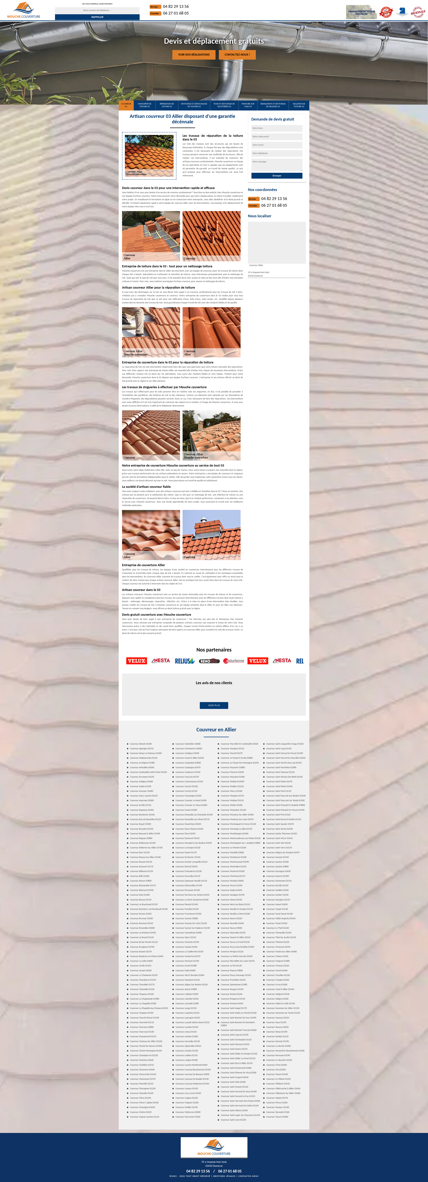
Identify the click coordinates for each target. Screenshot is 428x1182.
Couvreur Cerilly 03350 (140, 966)
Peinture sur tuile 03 (248, 105)
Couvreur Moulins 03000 (232, 881)
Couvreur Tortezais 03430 (278, 947)
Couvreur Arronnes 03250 (142, 777)
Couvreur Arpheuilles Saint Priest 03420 (148, 772)
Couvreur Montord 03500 (233, 871)
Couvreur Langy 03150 (186, 1008)
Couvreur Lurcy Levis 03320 (188, 1093)
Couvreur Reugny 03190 (232, 989)
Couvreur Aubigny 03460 (141, 781)
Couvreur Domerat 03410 (187, 838)
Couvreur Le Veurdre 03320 (279, 1060)
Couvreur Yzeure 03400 (277, 1117)
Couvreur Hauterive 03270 (188, 956)
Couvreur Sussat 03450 (277, 904)
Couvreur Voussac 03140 (277, 1107)
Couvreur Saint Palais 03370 (279, 781)
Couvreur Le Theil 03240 (277, 928)
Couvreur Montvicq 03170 (233, 876)
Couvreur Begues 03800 (141, 838)
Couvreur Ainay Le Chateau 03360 (146, 753)
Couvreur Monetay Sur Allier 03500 (237, 815)
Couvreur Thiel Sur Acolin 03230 (281, 937)
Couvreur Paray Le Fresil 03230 (235, 942)
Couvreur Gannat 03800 (187, 918)
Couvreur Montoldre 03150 (233, 866)
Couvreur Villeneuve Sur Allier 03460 (283, 1093)
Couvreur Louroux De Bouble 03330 (192, 1079)
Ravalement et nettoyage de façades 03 (273, 105)
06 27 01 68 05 (176, 13)
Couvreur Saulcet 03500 (277, 862)
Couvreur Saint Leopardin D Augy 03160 (284, 744)
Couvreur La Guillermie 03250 (189, 951)
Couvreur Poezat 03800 (232, 970)
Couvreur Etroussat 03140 (188, 890)
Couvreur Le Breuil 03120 (142, 937)
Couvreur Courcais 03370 (187, 777)
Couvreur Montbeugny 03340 (234, 833)
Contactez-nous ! (237, 54)
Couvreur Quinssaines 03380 (234, 984)
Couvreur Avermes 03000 (142, 800)
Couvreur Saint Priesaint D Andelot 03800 (285, 805)
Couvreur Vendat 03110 (277, 1036)
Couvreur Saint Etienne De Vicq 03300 (238, 1073)
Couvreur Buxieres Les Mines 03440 (146, 956)
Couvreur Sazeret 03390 (277, 876)
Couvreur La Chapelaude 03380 (144, 999)
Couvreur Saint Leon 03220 (233, 1120)
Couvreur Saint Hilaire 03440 (234, 1110)
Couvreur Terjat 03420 (276, 923)
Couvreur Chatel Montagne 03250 (146, 1051)
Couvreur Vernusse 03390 (278, 1055)
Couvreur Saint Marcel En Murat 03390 (284, 753)
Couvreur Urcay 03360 (276, 984)
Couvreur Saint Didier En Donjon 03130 (239, 1054)
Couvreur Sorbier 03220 (277, 895)
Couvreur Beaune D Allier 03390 (145, 833)
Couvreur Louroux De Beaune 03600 (192, 1074)
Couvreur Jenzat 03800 (186, 989)
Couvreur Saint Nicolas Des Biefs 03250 (284, 777)
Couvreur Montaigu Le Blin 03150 (236, 829)
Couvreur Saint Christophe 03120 (236, 1040)
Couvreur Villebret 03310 (278, 1084)
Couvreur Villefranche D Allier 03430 (283, 1088)
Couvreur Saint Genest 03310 (234, 1087)
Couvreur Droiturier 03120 (188, 857)
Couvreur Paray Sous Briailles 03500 (237, 947)
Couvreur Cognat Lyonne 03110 (144, 1117)
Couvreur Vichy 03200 (276, 1065)
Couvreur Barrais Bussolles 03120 (145, 819)
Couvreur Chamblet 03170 (142, 984)
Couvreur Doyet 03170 (186, 852)
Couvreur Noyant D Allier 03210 (235, 937)
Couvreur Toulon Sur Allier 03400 (281, 951)
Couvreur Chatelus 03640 (141, 1060)
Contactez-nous (249, 1176)
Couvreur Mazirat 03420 (232, 772)
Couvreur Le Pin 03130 (231, 966)
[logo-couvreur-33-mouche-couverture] (24, 9)
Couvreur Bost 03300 (140, 895)
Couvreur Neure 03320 (231, 918)
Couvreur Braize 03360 (140, 914)
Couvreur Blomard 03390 (141, 890)
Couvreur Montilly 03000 (232, 852)
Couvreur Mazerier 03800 (233, 767)
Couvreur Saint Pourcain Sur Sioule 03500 (285, 800)
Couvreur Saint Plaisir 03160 (279, 786)
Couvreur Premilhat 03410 (233, 980)
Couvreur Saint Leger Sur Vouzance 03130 (240, 1115)
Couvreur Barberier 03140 (142, 815)
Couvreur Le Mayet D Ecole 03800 (237, 758)
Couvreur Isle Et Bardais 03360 (190, 975)
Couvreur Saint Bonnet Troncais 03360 (238, 1030)
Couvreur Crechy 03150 (186, 791)
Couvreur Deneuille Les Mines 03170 (192, 819)
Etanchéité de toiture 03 (144, 105)
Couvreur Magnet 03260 (187, 1102)
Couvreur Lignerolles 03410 (188, 1046)
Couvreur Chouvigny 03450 (142, 1107)
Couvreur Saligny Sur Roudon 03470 (282, 852)
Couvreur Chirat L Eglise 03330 (144, 1102)
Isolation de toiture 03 (299, 105)
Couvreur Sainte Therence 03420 (281, 833)
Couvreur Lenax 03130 (186, 1032)
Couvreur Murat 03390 (231, 885)
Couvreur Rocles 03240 (231, 994)
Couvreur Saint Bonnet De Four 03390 (238, 1018)
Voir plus (214, 705)
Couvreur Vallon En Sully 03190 (280, 1003)
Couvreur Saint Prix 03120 (278, 815)
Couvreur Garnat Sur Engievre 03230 (193, 928)
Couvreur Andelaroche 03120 (143, 758)
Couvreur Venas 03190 (276, 1032)
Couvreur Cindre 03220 (140, 1112)
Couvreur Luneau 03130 (187, 1088)
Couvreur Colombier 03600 (188, 744)
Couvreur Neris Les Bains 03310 (235, 904)
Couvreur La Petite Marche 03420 (236, 956)
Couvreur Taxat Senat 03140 (279, 914)
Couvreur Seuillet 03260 (277, 890)
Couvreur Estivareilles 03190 (189, 885)
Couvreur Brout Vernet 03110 (144, 942)
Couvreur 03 (126, 105)
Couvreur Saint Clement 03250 (235, 1044)
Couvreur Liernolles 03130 (188, 1041)
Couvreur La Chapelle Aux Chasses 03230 (149, 1008)
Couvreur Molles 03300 (231, 805)
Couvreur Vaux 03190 (276, 1022)
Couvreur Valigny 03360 (277, 999)
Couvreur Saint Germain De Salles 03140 (239, 1105)
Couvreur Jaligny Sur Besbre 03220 (192, 984)
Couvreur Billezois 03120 (141, 871)
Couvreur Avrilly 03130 (140, 805)
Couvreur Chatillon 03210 (142, 1065)
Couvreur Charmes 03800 (142, 1027)
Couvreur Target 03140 (277, 909)
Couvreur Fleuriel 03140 (187, 904)
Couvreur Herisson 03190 (187, 961)
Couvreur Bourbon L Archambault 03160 (149, 909)
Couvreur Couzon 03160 (187, 786)
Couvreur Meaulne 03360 (233, 777)
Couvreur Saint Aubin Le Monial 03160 (238, 1013)
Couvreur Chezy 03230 (140, 1098)
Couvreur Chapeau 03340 (142, 994)
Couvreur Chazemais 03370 (142, 1079)
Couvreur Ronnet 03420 (232, 1003)
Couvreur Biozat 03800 (140, 881)
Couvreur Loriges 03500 (187, 1060)
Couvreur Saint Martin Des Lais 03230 (283, 763)
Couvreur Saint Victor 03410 (279, 838)
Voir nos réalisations (194, 54)
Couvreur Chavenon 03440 (142, 1070)
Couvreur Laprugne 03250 (188, 1018)
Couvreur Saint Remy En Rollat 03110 (283, 819)
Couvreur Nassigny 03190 (232, 895)
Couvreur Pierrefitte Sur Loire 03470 (237, 961)
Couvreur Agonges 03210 (141, 748)
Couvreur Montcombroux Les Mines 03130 (240, 838)
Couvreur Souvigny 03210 (278, 900)
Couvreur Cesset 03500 (140, 970)
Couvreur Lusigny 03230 (187, 1098)
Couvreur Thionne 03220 (277, 942)
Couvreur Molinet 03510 (232, 800)
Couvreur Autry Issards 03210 (143, 796)
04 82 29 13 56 (176, 7)
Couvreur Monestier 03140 (233, 810)
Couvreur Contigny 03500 (187, 753)
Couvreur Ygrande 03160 (277, 1112)
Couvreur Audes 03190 (140, 786)
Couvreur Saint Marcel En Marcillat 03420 (285, 758)
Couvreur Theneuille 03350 (278, 933)
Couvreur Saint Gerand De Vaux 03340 (239, 1091)
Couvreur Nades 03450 (231, 890)
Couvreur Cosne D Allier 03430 (190, 758)
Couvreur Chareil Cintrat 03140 (144, 1018)
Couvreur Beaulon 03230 (141, 829)
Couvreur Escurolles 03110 (188, 876)
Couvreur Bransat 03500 (141, 918)
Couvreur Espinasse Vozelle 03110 (191, 881)
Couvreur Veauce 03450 (277, 1027)
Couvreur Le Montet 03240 (233, 848)
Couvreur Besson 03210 (141, 862)
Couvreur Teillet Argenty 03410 (280, 918)
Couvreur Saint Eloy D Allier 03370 (237, 1063)
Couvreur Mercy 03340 (231, 791)
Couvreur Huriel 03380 (186, 966)
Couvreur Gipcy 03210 (186, 937)
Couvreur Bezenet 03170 (141, 866)
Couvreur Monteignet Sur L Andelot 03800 (240, 843)
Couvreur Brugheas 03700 (142, 947)
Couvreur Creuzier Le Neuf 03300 (191, 800)
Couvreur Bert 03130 (140, 852)
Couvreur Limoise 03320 (187, 1051)
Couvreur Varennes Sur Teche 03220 (283, 1013)
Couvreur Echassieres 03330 (189, 871)
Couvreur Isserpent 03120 (188, 980)
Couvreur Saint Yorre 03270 (279, 848)
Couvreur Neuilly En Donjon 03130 (237, 909)
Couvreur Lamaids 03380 (187, 1003)
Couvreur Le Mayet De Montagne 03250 (240, 763)
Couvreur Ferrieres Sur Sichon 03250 (192, 895)
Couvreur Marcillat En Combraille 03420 (239, 744)
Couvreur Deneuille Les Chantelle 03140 (194, 815)
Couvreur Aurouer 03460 (141, 791)
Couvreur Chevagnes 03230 (142, 1088)
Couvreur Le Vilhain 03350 (278, 1079)
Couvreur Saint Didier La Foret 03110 (238, 1058)
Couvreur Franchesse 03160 (188, 914)
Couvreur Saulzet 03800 (277, 866)
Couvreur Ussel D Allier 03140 (280, 989)
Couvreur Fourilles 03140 (187, 909)
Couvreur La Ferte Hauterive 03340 (192, 900)
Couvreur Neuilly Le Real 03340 (235, 914)
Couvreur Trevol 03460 (276, 970)
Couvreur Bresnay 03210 (141, 923)
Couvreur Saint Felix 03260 (233, 1082)
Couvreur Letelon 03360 (187, 1036)
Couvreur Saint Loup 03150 (278, 748)
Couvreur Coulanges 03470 (188, 767)
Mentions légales (224, 1176)
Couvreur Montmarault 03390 (235, 862)
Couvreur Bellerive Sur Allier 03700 (146, 848)
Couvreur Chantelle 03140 (142, 989)
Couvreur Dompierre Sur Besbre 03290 (194, 843)
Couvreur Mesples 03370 (232, 796)
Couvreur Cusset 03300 (186, 810)
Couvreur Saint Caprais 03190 (234, 1035)
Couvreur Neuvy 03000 (231, 928)
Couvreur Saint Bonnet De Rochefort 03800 (238, 1024)
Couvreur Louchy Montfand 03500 (191, 1065)
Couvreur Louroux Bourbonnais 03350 (193, 1070)
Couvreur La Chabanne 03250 (143, 975)
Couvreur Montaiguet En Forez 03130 (238, 824)
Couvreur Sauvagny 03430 (278, 871)
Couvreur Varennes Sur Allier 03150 (282, 1008)
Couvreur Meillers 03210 (232, 786)
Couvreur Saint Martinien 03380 (281, 767)
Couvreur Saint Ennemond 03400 (236, 1068)
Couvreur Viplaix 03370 (277, 1098)
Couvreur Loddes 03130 (186, 1055)
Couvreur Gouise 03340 (186, 947)
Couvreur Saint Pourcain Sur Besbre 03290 (286, 796)
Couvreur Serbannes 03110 (278, 881)
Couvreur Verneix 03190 (277, 1041)
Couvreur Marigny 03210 (232, 748)
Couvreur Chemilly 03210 (141, 1084)
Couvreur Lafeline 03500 (187, 994)
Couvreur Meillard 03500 (232, 781)
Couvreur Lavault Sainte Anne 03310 (192, 1022)
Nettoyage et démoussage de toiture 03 (194, 105)
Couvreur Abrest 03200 (141, 744)
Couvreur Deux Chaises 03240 (189, 829)
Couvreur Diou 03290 (185, 833)
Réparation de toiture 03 (167, 105)
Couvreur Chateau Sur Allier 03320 (146, 1041)
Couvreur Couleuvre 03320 (188, 772)
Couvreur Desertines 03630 (188, 824)
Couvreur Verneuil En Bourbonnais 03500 (285, 1051)
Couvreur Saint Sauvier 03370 (280, 824)
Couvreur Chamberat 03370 (143, 980)
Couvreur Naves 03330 (231, 900)
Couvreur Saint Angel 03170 (234, 1008)
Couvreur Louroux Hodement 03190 (192, 1084)
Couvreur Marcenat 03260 (188, 1117)
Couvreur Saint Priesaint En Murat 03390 (285, 810)
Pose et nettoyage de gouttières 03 (224, 105)
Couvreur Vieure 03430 (277, 1074)
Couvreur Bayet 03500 (140, 824)
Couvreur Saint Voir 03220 (278, 843)
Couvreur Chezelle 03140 (141, 1093)
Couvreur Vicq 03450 (276, 1070)
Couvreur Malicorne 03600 (188, 1112)
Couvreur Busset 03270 (141, 951)
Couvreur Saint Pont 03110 (278, 791)
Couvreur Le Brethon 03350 (143, 933)
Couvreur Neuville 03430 (232, 923)
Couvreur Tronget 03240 (277, 980)
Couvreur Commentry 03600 (189, 748)
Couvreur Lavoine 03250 (187, 1027)
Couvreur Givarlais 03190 (187, 942)
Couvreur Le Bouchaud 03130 (143, 904)
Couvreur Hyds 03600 (185, 970)
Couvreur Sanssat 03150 (277, 857)
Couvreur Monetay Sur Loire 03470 (237, 819)
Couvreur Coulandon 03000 (188, 763)
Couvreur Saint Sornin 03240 (279, 829)
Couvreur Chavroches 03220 (143, 1074)
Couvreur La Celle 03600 (141, 961)
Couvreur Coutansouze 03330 (189, 781)
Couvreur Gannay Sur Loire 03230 (191, 923)
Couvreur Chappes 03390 (141, 1013)
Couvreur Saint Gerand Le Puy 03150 (238, 1096)
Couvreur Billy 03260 (139, 876)
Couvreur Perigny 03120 (232, 951)
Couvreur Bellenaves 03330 (142, 843)
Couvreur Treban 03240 (277, 956)
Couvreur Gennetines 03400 (189, 933)
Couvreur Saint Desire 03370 (234, 1049)
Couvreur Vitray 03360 (276, 1102)
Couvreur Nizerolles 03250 (233, 933)
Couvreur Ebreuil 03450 (186, 866)
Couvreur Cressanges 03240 (188, 796)
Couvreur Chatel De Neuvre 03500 (146, 1046)
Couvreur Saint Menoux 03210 (280, 772)
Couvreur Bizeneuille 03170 (143, 885)
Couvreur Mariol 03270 (231, 753)
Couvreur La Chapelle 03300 (143, 1003)
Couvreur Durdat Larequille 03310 (191, 862)
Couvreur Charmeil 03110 (142, 1022)
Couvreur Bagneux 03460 (142, 810)
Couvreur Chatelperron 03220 (144, 1055)
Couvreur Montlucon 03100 (233, 857)
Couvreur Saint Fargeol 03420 (234, 1077)
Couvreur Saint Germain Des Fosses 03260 (240, 1101)
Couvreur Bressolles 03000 (142, 928)
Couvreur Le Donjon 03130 (188, 848)
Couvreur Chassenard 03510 (143, 1036)
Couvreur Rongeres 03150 (233, 999)
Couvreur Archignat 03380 (142, 763)
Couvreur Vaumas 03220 (277, 1018)
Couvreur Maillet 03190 (187, 1107)
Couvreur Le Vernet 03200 (278, 1046)
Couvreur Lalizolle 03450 (187, 999)
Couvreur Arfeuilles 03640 (142, 767)
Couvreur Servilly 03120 (277, 885)
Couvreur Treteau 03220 (277, 966)
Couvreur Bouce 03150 (140, 900)
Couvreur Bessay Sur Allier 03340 (145, 857)
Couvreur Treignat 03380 (278, 961)
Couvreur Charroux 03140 (142, 1032)
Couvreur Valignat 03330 (277, 994)
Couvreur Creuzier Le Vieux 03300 (191, 805)
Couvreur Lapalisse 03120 (187, 1013)
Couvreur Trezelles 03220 (278, 975)
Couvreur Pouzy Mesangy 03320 (236, 975)
